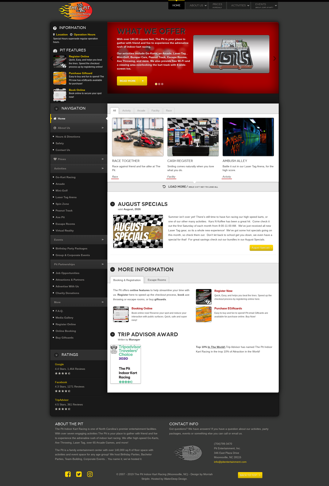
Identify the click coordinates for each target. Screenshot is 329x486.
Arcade (60, 183)
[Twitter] (79, 474)
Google (59, 364)
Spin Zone (62, 203)
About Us (196, 5)
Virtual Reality (65, 230)
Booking (142, 308)
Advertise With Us (67, 286)
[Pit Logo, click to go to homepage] (75, 10)
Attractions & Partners (70, 279)
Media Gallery (64, 317)
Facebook (61, 382)
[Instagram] (90, 474)
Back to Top (248, 475)
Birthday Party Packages (71, 248)
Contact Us (63, 149)
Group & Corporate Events (73, 255)
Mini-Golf (62, 190)
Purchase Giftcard (80, 73)
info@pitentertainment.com (230, 461)
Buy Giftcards (64, 337)
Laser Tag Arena (66, 197)
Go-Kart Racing (66, 177)
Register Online (79, 56)
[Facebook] (68, 474)
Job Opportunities (67, 273)
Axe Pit (60, 217)
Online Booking (66, 330)
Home (176, 5)
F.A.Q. (59, 310)
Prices (217, 5)
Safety (60, 143)
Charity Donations (67, 293)
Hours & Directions (68, 136)
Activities (238, 5)
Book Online (77, 89)
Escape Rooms (65, 223)
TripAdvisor (62, 399)
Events (264, 5)
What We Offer (151, 31)
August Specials (261, 247)
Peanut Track (64, 210)
